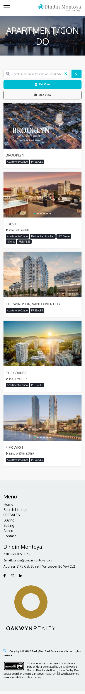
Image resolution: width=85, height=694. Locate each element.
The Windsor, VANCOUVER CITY (33, 304)
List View (44, 84)
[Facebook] (4, 576)
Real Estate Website (57, 651)
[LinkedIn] (20, 576)
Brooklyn (15, 155)
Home (8, 504)
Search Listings (15, 509)
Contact (9, 536)
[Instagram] (12, 576)
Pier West (15, 447)
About (8, 531)
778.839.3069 (21, 554)
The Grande (16, 373)
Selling (8, 525)
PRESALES (11, 515)
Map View (45, 95)
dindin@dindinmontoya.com (33, 560)
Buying (8, 520)
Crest (11, 224)
